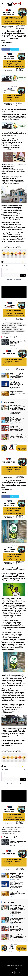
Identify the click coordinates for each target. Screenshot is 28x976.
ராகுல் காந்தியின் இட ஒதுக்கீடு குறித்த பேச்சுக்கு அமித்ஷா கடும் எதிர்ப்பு (18, 436)
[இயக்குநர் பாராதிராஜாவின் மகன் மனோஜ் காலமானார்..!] (5, 342)
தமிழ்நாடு (11, 339)
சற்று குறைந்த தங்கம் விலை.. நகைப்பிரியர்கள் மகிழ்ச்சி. (17, 393)
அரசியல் (3, 40)
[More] (20, 49)
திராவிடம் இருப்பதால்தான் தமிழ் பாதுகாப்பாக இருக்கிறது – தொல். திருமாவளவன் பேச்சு (18, 420)
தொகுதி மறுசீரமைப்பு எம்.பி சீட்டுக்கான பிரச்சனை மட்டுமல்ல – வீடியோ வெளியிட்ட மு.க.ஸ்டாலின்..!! (16, 384)
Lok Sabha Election (5, 327)
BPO (7, 323)
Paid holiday (14, 327)
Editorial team (12, 345)
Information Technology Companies (9, 325)
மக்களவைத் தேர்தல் (5, 333)
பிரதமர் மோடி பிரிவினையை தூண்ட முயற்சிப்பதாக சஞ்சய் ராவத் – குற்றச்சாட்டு (17, 428)
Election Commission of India (15, 323)
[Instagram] (12, 972)
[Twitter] (15, 972)
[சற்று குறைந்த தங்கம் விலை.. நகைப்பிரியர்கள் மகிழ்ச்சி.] (5, 393)
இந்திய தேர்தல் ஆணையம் (7, 329)
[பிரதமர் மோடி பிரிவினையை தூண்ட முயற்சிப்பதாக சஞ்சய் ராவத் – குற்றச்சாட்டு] (5, 428)
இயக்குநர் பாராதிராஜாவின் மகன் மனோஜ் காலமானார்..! (18, 342)
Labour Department (21, 325)
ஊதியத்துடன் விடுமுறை (18, 329)
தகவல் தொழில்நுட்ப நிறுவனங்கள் (8, 331)
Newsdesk (4, 45)
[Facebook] (9, 972)
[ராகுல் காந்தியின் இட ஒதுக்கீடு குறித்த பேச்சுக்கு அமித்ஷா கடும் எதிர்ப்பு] (5, 436)
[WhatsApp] (19, 972)
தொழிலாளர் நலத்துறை (20, 331)
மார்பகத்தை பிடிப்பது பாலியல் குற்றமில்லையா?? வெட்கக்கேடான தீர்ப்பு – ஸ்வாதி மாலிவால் (18, 375)
